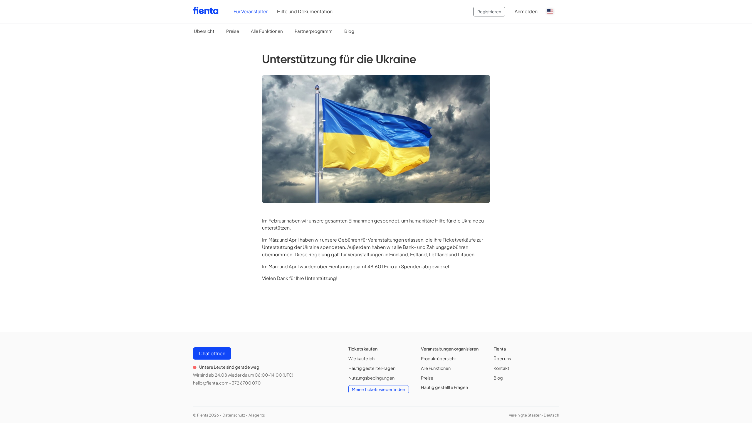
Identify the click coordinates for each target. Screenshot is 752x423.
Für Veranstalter (251, 11)
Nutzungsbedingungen (371, 377)
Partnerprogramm (314, 31)
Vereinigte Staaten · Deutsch (534, 415)
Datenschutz (233, 415)
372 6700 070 (246, 382)
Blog (349, 31)
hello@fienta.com (210, 382)
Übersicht (204, 31)
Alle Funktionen (267, 31)
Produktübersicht (438, 358)
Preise (232, 31)
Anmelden (526, 11)
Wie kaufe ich (361, 358)
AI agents (257, 415)
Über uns (502, 358)
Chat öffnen (212, 353)
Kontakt (501, 368)
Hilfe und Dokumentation (305, 11)
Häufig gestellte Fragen (371, 368)
